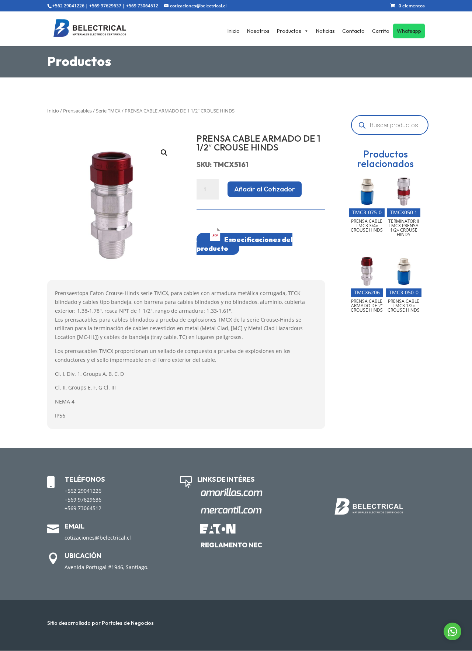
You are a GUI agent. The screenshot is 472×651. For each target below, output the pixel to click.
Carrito (380, 31)
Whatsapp (409, 31)
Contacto (353, 31)
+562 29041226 (68, 6)
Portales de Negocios (128, 623)
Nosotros (258, 31)
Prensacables (77, 110)
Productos (289, 31)
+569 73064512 (142, 6)
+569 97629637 (105, 6)
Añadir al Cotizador (264, 189)
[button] (164, 152)
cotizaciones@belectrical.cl (98, 537)
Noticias (325, 31)
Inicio (234, 31)
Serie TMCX (108, 110)
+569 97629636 (83, 499)
